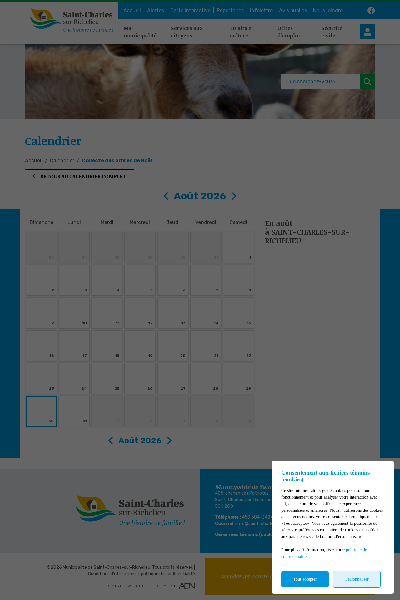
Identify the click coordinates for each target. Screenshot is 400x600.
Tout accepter (305, 579)
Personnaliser (357, 579)
